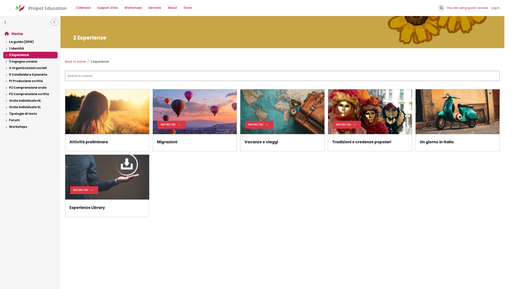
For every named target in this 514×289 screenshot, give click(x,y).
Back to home (75, 61)
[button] (441, 7)
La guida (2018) (21, 42)
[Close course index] (54, 22)
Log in (495, 8)
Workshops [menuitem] (133, 8)
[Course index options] (5, 22)
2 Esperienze (19, 55)
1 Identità (16, 48)
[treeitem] (30, 42)
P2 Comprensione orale (28, 87)
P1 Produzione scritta (26, 81)
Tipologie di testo (23, 114)
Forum (14, 120)
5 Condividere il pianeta (28, 74)
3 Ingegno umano (23, 61)
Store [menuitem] (188, 8)
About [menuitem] (172, 8)
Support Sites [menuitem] (107, 8)
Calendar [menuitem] (83, 8)
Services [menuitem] (154, 8)
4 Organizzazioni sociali (28, 68)
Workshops (18, 127)
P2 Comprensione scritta (29, 94)
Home (17, 34)
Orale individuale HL (25, 101)
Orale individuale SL (25, 107)
